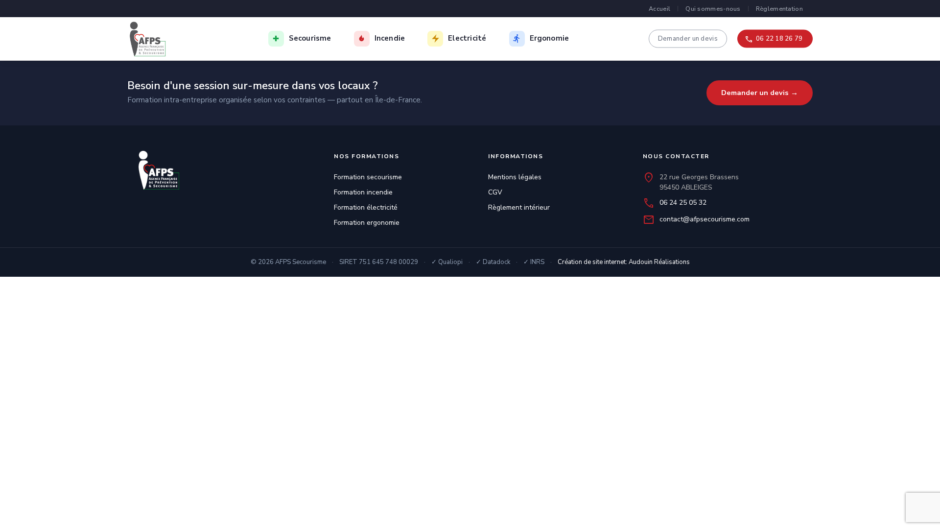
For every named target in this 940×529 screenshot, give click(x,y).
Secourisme (310, 38)
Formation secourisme (368, 177)
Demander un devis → (759, 92)
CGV (495, 192)
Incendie (390, 38)
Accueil (659, 8)
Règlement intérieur (519, 207)
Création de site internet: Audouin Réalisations (624, 262)
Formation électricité (366, 207)
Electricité (467, 38)
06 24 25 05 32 (682, 202)
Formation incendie (363, 192)
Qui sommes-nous (713, 8)
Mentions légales (514, 177)
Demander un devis (688, 38)
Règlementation (779, 8)
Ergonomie (549, 38)
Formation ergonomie (367, 222)
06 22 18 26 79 (779, 38)
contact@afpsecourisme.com (704, 219)
